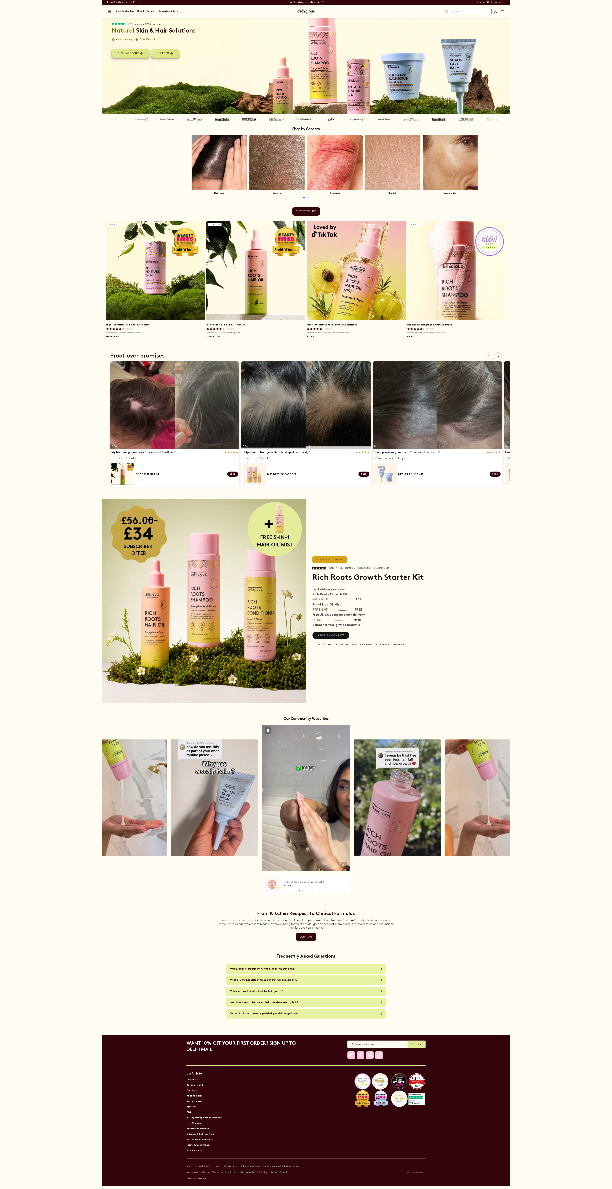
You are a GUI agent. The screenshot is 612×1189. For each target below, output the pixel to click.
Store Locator (194, 1101)
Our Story (192, 1090)
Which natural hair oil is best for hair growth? (256, 991)
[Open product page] (219, 162)
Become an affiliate (197, 1129)
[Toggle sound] (344, 865)
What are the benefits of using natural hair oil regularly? (263, 980)
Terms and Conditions (224, 1172)
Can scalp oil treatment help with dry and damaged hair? (264, 1013)
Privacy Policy (194, 1151)
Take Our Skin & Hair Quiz (489, 2)
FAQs (189, 1112)
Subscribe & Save (250, 1166)
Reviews (191, 1107)
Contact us (230, 1166)
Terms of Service (196, 1179)
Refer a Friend (194, 1085)
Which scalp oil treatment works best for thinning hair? (262, 969)
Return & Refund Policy (199, 1140)
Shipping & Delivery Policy (201, 1134)
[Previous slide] (488, 356)
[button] (109, 11)
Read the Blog (194, 1096)
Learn (218, 1166)
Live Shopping (194, 1123)
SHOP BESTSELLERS (306, 211)
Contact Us (193, 1080)
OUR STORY (306, 937)
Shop (189, 1166)
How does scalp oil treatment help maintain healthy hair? (263, 1002)
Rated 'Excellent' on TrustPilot (122, 2)
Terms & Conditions (197, 1145)
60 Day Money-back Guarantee (281, 1166)
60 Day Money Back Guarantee (204, 1118)
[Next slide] (498, 356)
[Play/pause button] (268, 730)
